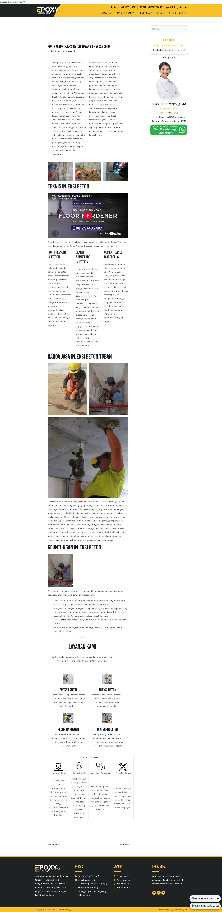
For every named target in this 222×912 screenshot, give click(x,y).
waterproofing (107, 729)
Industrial (144, 13)
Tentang (160, 13)
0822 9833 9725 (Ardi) (169, 104)
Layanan (106, 13)
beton (63, 620)
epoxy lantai (68, 689)
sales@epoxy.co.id (168, 108)
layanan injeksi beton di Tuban (66, 93)
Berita (182, 13)
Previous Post (52, 844)
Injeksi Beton (54, 51)
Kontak (172, 13)
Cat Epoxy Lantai (126, 13)
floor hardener (68, 729)
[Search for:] (169, 29)
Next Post (125, 844)
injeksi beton (107, 689)
